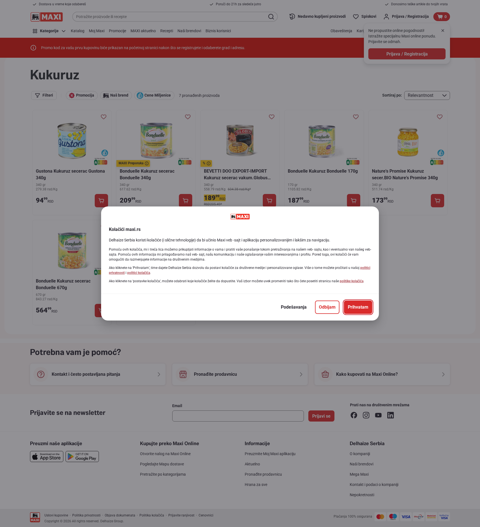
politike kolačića (351, 281)
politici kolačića (138, 273)
